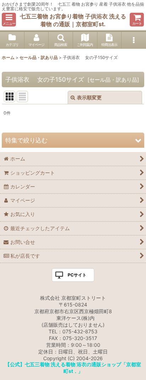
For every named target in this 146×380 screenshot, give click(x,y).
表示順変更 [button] (89, 97)
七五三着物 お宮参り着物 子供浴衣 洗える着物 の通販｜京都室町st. (73, 20)
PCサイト (77, 274)
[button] (9, 20)
